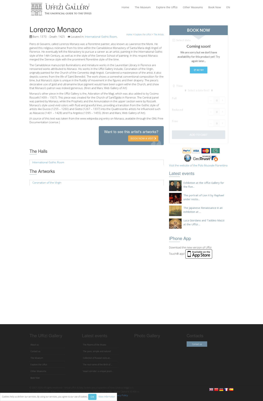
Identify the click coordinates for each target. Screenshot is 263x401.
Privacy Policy (121, 395)
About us (34, 344)
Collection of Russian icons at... (97, 357)
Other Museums (193, 7)
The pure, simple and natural (97, 351)
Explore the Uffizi (166, 7)
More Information (107, 396)
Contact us (35, 351)
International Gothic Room (101, 36)
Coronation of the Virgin (46, 182)
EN (228, 7)
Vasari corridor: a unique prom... (98, 371)
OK (92, 396)
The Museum (143, 7)
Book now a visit (142, 138)
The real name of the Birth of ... (97, 364)
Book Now (214, 7)
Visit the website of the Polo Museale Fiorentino (198, 165)
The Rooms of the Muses (94, 344)
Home (125, 7)
